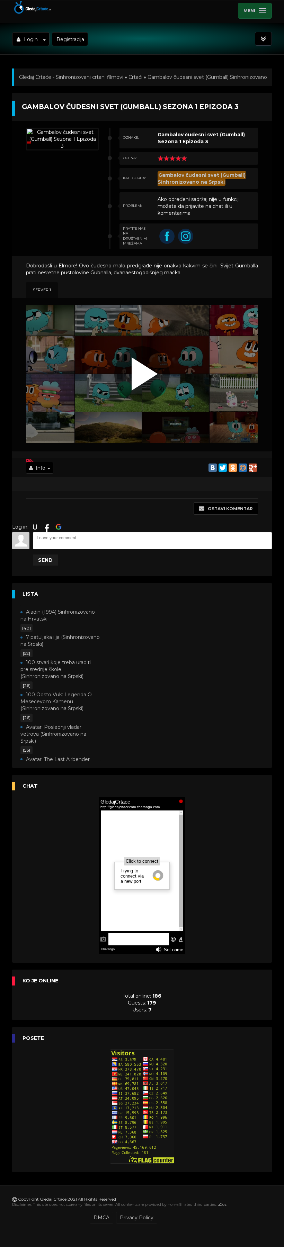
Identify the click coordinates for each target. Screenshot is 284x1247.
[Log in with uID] (35, 527)
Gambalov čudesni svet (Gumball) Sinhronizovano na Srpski (202, 178)
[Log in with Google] (58, 527)
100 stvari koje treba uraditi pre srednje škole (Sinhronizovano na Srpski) (55, 669)
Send (45, 560)
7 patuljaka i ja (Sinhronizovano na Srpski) (60, 640)
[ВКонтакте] (212, 468)
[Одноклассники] (233, 468)
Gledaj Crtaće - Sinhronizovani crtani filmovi (71, 77)
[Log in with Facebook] (47, 527)
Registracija (70, 39)
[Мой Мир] (243, 468)
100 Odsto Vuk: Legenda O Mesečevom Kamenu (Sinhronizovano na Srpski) (56, 701)
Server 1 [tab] (42, 289)
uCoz (222, 1204)
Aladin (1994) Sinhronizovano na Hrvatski (57, 615)
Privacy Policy (136, 1217)
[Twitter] (223, 468)
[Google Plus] (253, 468)
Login (31, 39)
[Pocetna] (32, 12)
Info (40, 468)
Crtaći (135, 77)
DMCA (101, 1217)
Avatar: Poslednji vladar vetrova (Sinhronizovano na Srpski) (53, 734)
